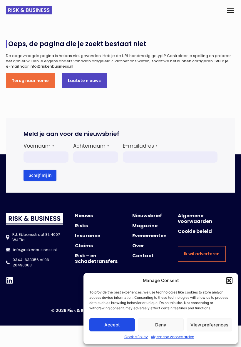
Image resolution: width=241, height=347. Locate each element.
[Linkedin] (9, 280)
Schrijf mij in (40, 175)
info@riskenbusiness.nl (51, 66)
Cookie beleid (195, 231)
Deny (160, 325)
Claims (84, 245)
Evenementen (149, 235)
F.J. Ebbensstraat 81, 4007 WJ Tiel (36, 237)
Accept (112, 325)
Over (138, 245)
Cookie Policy (136, 336)
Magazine (145, 225)
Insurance (87, 235)
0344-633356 (26, 260)
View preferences (209, 325)
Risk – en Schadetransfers (96, 258)
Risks (81, 225)
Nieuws (84, 215)
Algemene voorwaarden (172, 336)
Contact (143, 255)
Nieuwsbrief (147, 215)
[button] (229, 280)
